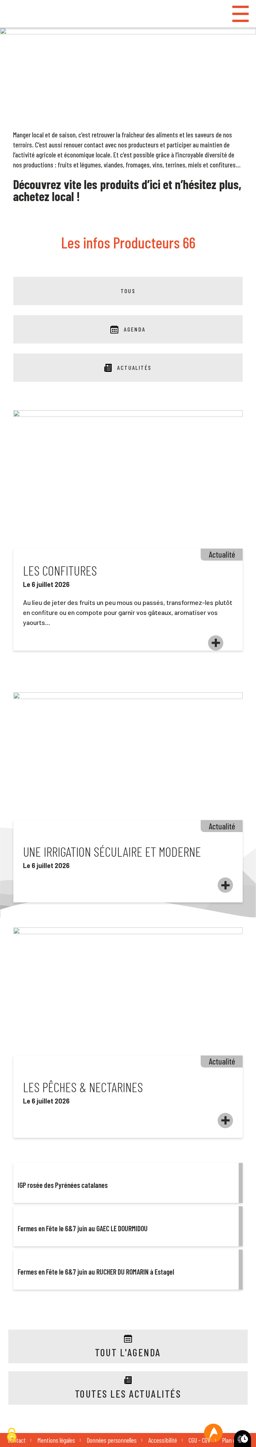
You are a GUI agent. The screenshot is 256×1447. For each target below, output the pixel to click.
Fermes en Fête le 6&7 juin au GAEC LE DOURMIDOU (83, 1228)
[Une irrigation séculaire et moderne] (225, 885)
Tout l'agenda (128, 1352)
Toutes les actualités (128, 1393)
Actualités (134, 367)
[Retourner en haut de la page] (213, 1433)
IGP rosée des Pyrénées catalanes (63, 1185)
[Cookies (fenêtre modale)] (11, 1435)
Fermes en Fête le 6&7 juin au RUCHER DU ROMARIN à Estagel (96, 1271)
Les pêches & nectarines (83, 1087)
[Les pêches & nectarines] (225, 1120)
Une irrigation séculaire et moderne (112, 851)
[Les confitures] (215, 643)
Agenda (135, 329)
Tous (128, 290)
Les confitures (60, 570)
